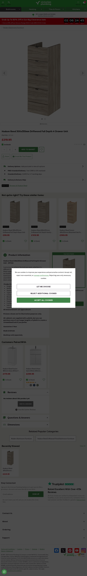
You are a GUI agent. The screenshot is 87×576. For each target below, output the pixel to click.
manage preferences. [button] (41, 275)
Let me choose (44, 287)
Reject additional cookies (44, 293)
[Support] (4, 571)
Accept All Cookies (43, 300)
